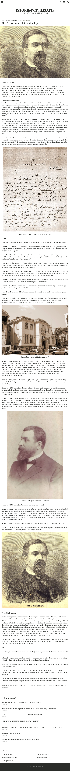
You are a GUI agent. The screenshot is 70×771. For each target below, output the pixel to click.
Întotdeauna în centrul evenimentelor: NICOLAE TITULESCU (22, 715)
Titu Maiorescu (51, 685)
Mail (63, 1)
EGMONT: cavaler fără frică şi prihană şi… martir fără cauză (21, 702)
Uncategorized (6, 761)
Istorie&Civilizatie (35, 10)
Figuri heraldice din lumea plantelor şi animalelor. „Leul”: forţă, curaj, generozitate (29, 709)
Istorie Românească (24, 20)
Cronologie (5, 754)
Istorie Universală (42, 758)
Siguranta (32, 685)
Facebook (59, 1)
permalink (5, 687)
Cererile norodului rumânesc (11, 733)
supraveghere (40, 685)
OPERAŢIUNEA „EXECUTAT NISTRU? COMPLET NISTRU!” (20, 721)
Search (67, 1)
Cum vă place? (41, 754)
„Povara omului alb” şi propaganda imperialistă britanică (20, 740)
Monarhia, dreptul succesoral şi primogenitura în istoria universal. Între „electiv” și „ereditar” (32, 727)
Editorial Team (6, 20)
